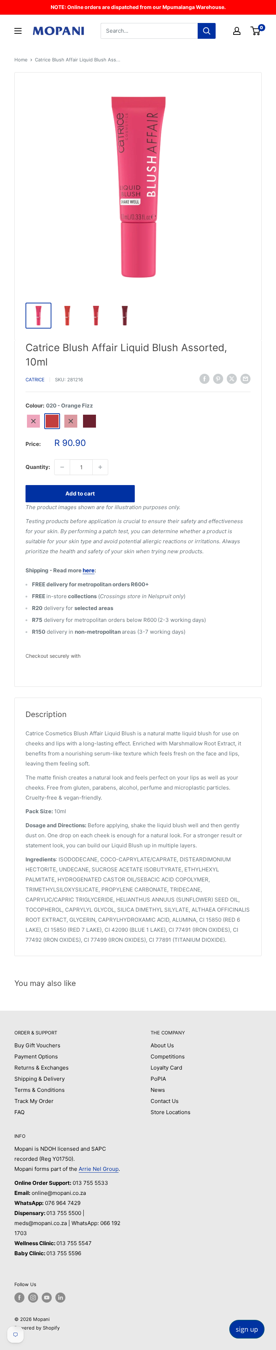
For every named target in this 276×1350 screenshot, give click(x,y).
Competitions (168, 1056)
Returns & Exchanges (41, 1067)
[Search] (207, 31)
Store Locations (170, 1112)
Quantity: (38, 467)
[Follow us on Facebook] (19, 1298)
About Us (162, 1045)
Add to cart (80, 493)
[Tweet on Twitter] (232, 378)
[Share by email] (245, 378)
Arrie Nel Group (99, 1168)
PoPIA (158, 1078)
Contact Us (165, 1101)
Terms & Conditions (39, 1089)
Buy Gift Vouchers (37, 1045)
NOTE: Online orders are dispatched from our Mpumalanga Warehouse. (138, 7)
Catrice (35, 379)
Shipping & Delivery (39, 1078)
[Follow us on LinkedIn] (60, 1298)
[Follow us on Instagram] (33, 1298)
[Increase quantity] (100, 467)
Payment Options (36, 1056)
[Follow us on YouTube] (47, 1298)
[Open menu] (18, 31)
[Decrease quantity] (62, 467)
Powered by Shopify (37, 1328)
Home (21, 59)
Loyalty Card (166, 1067)
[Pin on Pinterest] (218, 378)
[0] (255, 31)
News (158, 1089)
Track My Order (34, 1101)
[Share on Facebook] (204, 378)
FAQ (19, 1112)
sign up (247, 1329)
